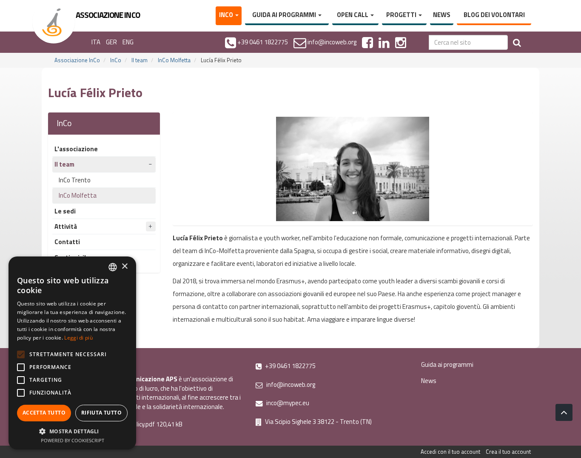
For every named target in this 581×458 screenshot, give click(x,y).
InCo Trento (75, 180)
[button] (72, 431)
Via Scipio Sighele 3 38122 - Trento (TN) (318, 421)
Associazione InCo (77, 60)
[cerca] (517, 42)
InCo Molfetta (174, 60)
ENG (128, 42)
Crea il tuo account (508, 451)
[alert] (72, 352)
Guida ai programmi (284, 15)
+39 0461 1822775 (290, 366)
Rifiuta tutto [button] (101, 412)
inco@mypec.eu (287, 403)
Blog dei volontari (494, 15)
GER (111, 42)
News (441, 15)
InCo (226, 15)
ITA (95, 42)
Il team (139, 60)
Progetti (402, 15)
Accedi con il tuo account (450, 451)
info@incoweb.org (290, 384)
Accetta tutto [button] (44, 412)
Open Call (353, 15)
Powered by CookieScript (72, 440)
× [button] (124, 266)
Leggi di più (78, 337)
